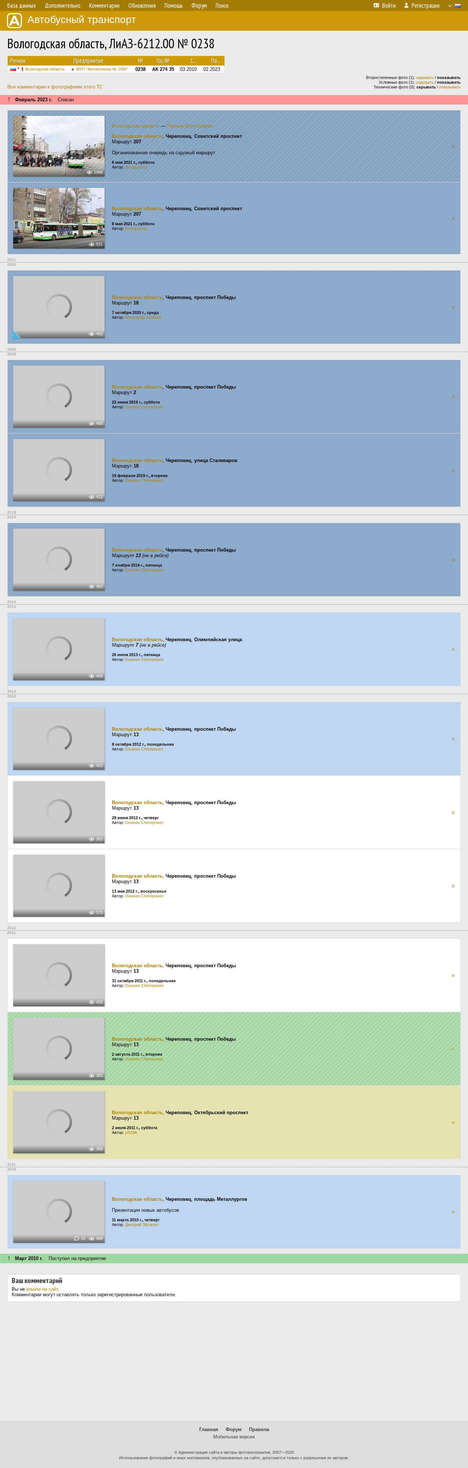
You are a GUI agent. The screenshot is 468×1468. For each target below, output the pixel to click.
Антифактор (136, 167)
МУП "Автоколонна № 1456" (102, 69)
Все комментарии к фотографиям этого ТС (55, 87)
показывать (450, 87)
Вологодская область (45, 69)
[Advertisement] (234, 1364)
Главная (208, 1429)
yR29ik (131, 1132)
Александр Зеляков (143, 317)
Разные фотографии (189, 126)
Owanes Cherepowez (144, 407)
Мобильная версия (234, 1436)
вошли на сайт (42, 1289)
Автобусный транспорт (81, 19)
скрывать (425, 77)
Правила (259, 1429)
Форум (234, 1429)
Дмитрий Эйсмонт (142, 1224)
